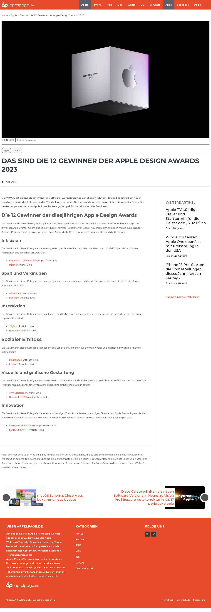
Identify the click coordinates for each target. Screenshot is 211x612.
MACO (79, 562)
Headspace (15, 359)
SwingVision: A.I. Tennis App (25, 425)
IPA (77, 545)
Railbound (14, 330)
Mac (119, 4)
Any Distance (16, 392)
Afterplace (15, 293)
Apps (169, 4)
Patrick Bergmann (175, 228)
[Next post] (204, 497)
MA (77, 550)
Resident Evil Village (20, 396)
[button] (207, 5)
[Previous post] (6, 497)
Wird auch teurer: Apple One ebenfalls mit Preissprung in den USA (183, 244)
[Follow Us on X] (147, 534)
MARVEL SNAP (18, 429)
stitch (12, 264)
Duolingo (14, 297)
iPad (109, 4)
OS (142, 4)
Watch (131, 4)
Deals (197, 4)
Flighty (13, 326)
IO (77, 556)
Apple (84, 4)
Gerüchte (154, 4)
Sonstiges (183, 4)
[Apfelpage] (18, 5)
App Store (11, 181)
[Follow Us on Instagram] (153, 534)
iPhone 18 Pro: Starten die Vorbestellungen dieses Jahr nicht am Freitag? (185, 271)
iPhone (98, 4)
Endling (13, 364)
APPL (79, 533)
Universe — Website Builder (24, 260)
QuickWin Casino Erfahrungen (182, 296)
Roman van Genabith (176, 255)
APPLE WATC (83, 568)
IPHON (79, 539)
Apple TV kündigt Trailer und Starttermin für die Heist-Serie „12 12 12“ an (186, 216)
